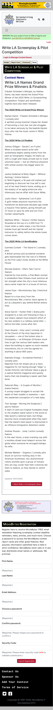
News (34, 62)
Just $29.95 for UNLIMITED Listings (26, 38)
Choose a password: (12, 608)
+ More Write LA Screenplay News (26, 484)
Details (6, 62)
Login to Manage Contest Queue (17, 57)
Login (48, 42)
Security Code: (9, 643)
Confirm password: (11, 623)
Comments (26, 62)
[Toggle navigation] (6, 30)
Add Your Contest (15, 682)
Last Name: (7, 575)
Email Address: (9, 592)
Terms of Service (15, 687)
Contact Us (10, 671)
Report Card (15, 62)
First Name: (7, 561)
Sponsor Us (10, 676)
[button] (39, 19)
